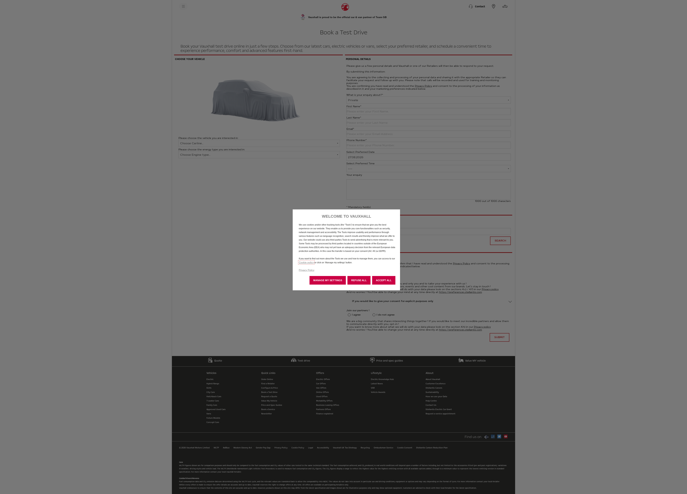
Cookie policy (306, 262)
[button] (328, 280)
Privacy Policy (306, 270)
